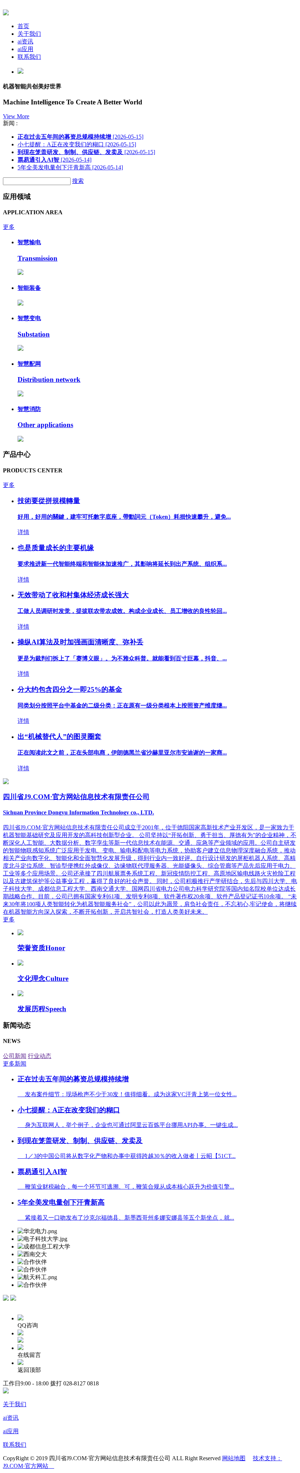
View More (16, 116)
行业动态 (39, 1056)
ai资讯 (25, 41)
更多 (9, 227)
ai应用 (25, 49)
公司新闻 (14, 1056)
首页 (23, 26)
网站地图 (233, 1458)
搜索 (78, 181)
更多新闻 (14, 1063)
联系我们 (29, 57)
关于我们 (29, 34)
